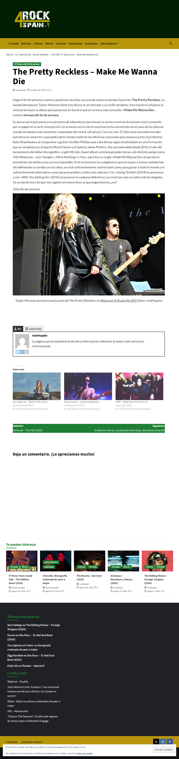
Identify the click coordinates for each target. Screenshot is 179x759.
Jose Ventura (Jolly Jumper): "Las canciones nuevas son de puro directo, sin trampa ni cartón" (33, 691)
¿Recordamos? (109, 44)
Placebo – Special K (33, 665)
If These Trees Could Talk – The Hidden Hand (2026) (20, 579)
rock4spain (21, 90)
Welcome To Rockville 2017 (119, 300)
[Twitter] (18, 351)
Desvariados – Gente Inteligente (81, 401)
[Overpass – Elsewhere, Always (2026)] (123, 561)
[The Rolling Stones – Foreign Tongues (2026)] (157, 561)
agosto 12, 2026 (120, 591)
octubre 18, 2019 (38, 90)
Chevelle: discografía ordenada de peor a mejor (55, 579)
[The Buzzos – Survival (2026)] (89, 561)
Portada (14, 44)
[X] (156, 742)
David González (18, 587)
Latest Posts (35, 328)
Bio (19, 328)
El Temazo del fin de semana (27, 64)
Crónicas (61, 44)
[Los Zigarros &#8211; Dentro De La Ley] (37, 386)
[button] (171, 44)
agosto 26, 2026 (18, 591)
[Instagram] (27, 351)
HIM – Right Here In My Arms (132, 401)
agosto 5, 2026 (153, 591)
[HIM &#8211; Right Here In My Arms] (139, 386)
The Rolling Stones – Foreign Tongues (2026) (156, 579)
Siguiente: (129, 428)
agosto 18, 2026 (86, 587)
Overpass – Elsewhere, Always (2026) (121, 579)
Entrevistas (75, 44)
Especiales (91, 44)
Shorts (49, 44)
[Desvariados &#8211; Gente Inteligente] (88, 386)
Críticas (38, 44)
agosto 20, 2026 (52, 591)
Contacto (12, 741)
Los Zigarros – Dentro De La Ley (30, 401)
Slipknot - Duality (17, 681)
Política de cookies (84, 753)
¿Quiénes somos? (31, 741)
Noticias (26, 44)
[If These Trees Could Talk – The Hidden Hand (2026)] (21, 561)
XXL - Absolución (17, 711)
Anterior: (27, 428)
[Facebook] (22, 351)
